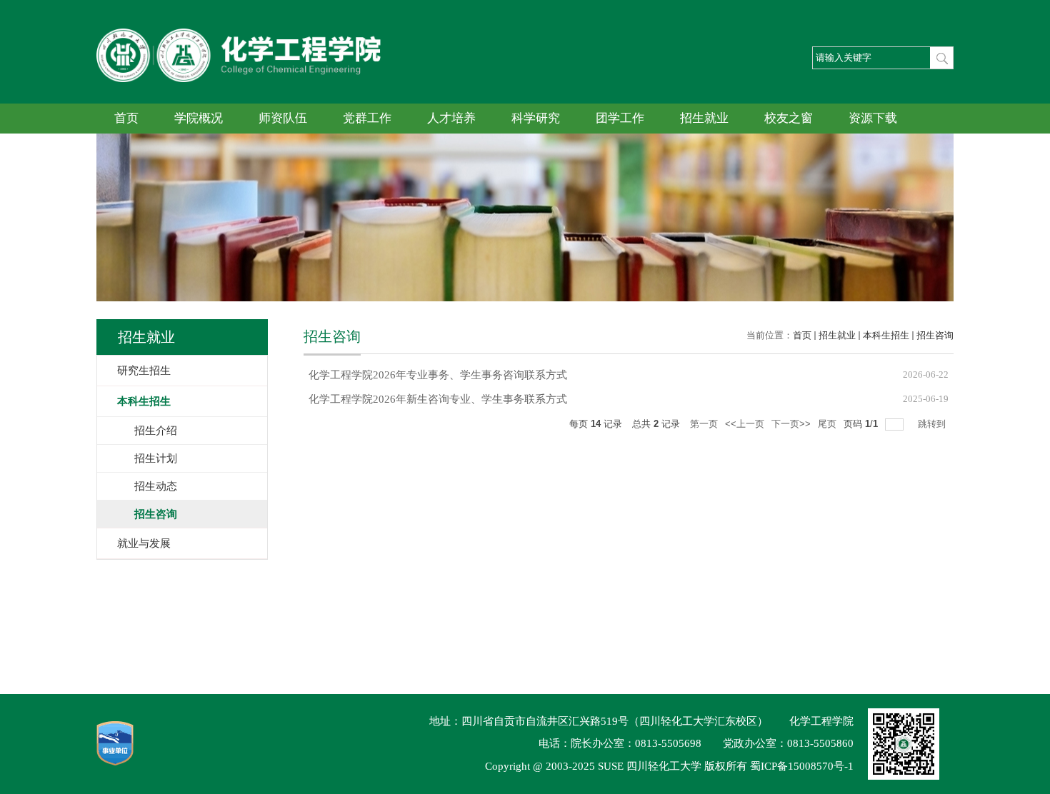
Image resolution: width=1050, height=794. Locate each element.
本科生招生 (886, 335)
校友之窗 (788, 118)
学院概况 (198, 118)
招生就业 (704, 118)
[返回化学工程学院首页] (238, 33)
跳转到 (933, 423)
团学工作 (620, 118)
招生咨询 (935, 335)
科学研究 (535, 118)
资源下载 (873, 118)
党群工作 (367, 118)
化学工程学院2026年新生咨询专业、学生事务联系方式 (438, 399)
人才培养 (451, 118)
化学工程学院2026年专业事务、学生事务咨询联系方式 (438, 375)
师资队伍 (283, 118)
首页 (126, 118)
